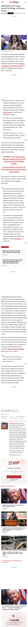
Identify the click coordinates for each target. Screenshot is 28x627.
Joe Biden (18, 238)
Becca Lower (5, 556)
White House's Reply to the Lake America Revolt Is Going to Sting (13, 505)
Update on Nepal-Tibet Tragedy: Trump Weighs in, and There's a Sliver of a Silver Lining (12, 553)
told (13, 225)
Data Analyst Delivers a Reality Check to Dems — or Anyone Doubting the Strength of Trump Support (14, 607)
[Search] (25, 2)
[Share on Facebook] (8, 411)
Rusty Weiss (5, 508)
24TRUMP (4, 418)
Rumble (22, 448)
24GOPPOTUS (4, 416)
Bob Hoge (4, 532)
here (20, 446)
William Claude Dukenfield (16, 349)
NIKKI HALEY (21, 418)
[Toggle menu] (2, 2)
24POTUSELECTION (20, 416)
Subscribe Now (14, 479)
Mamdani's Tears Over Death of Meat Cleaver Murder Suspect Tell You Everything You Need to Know (14, 529)
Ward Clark (4, 13)
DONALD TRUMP (13, 418)
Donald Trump (7, 112)
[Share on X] (2, 411)
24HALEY (12, 416)
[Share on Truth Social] (5, 411)
